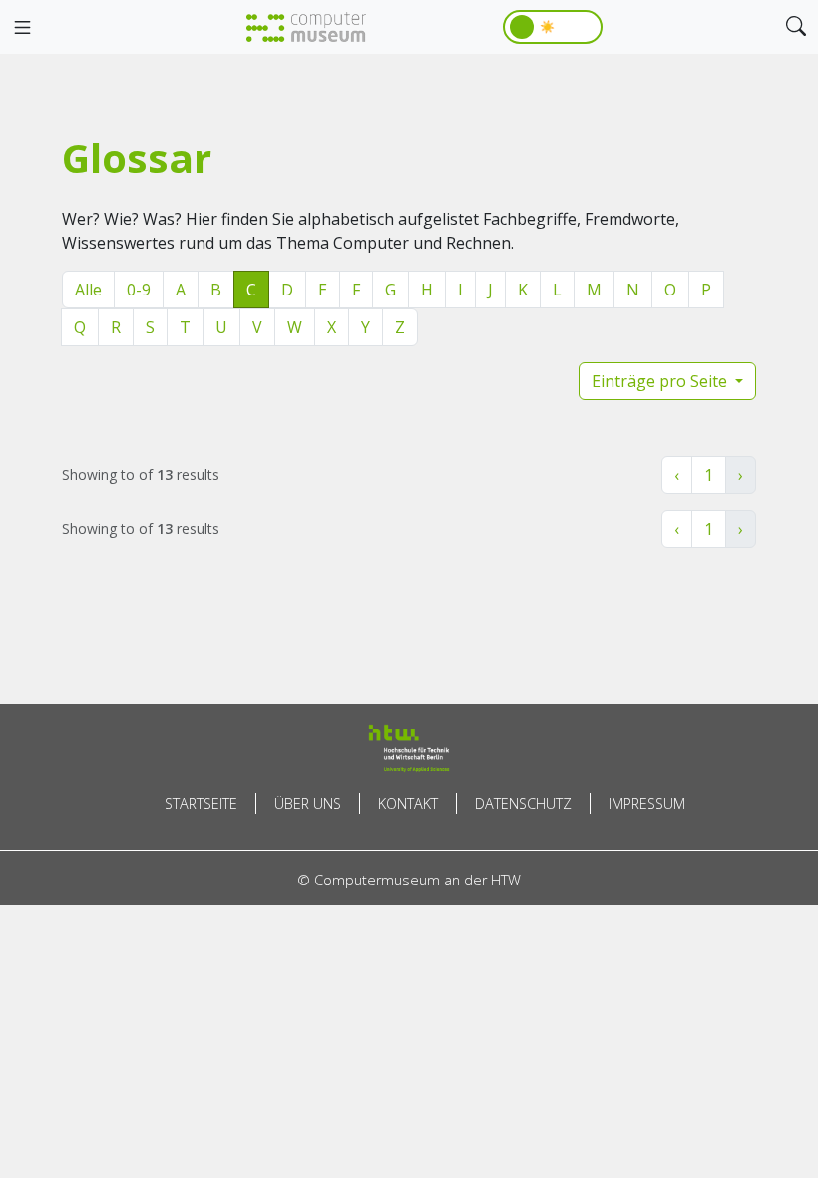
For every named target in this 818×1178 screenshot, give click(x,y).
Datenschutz (523, 803)
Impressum (647, 803)
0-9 (139, 289)
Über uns (307, 803)
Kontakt (408, 803)
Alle (88, 289)
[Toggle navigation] (22, 28)
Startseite (201, 803)
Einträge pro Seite (661, 381)
